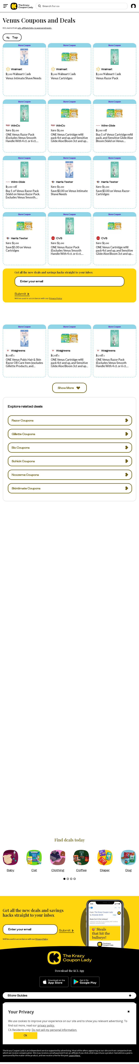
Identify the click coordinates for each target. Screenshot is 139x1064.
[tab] (64, 879)
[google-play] (85, 982)
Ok (25, 1035)
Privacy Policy (55, 298)
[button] (24, 69)
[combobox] (12, 37)
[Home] (21, 6)
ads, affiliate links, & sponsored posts (35, 28)
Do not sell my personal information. (54, 1030)
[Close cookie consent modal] (128, 1012)
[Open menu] (5, 6)
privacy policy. (46, 1025)
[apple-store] (53, 982)
